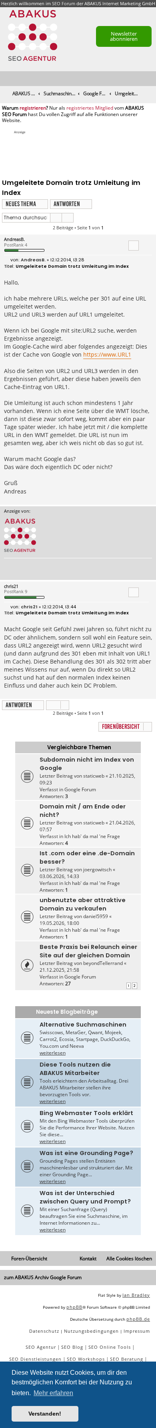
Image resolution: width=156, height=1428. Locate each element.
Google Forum (80, 789)
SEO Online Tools (109, 1347)
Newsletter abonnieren (124, 36)
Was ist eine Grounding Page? (86, 1153)
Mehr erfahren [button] (53, 1393)
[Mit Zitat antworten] (133, 245)
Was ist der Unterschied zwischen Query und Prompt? (85, 1197)
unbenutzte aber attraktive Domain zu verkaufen (83, 904)
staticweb (93, 775)
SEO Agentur (41, 1347)
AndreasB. (14, 239)
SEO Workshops (86, 1359)
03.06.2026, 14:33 (59, 876)
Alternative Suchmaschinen (83, 1025)
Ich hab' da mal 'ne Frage (92, 836)
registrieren (33, 108)
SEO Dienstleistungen (35, 1359)
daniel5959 (95, 916)
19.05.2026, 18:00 (59, 923)
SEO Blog (72, 1347)
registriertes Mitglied (89, 108)
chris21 (11, 586)
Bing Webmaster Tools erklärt (86, 1113)
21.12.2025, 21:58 (59, 970)
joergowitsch (97, 869)
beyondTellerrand (103, 963)
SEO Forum (63, 3)
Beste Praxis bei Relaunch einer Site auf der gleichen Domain (88, 951)
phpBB (74, 1307)
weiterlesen (53, 1052)
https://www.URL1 (107, 354)
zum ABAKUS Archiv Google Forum (43, 1277)
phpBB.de (138, 1319)
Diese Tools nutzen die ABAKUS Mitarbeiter (75, 1069)
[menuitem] (150, 79)
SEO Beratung (126, 1359)
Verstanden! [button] (44, 1413)
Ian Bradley (136, 1295)
